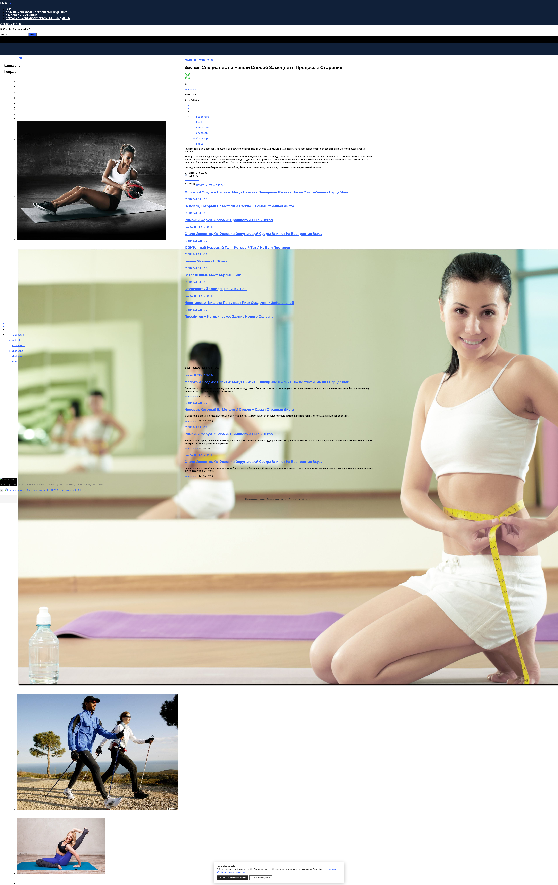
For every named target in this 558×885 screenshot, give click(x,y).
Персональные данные (277, 499)
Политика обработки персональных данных (36, 12)
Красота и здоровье (24, 119)
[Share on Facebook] (281, 105)
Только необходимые (261, 878)
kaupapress (192, 89)
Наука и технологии (24, 87)
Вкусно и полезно (23, 104)
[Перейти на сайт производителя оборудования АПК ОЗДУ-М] (43, 489)
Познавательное (22, 70)
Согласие (293, 499)
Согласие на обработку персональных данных (38, 18)
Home (8, 9)
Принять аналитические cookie (232, 878)
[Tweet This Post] (281, 108)
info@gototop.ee (306, 499)
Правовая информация (21, 15)
